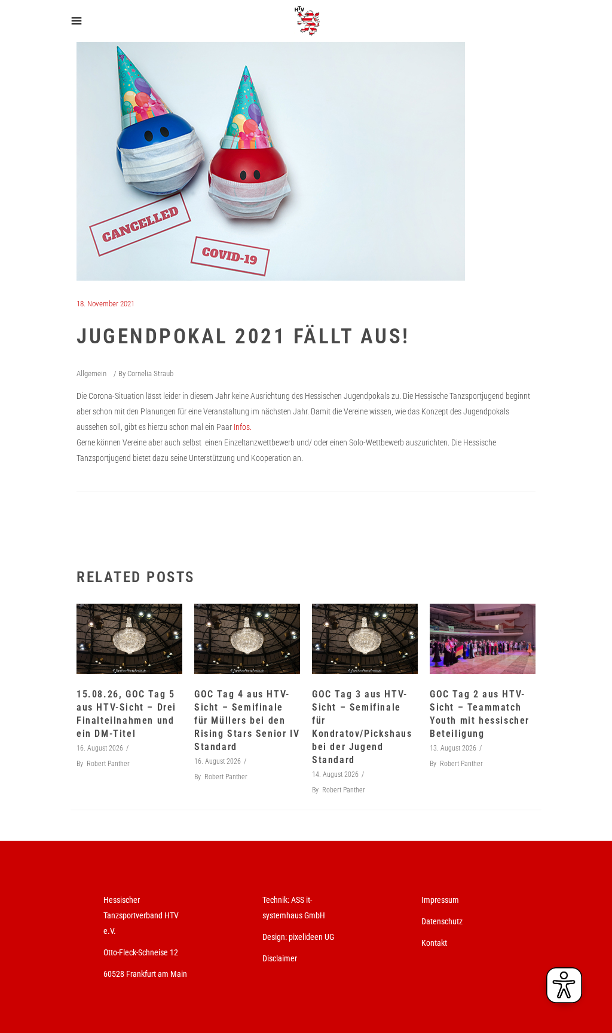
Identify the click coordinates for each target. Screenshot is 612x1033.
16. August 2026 (99, 748)
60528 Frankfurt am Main (145, 974)
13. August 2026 (453, 748)
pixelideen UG (311, 937)
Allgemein (91, 373)
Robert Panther (108, 764)
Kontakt (434, 943)
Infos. (243, 427)
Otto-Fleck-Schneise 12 (140, 952)
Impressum (440, 900)
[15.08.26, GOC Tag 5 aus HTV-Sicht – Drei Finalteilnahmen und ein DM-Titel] (129, 639)
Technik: (276, 900)
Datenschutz (442, 921)
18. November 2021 (105, 303)
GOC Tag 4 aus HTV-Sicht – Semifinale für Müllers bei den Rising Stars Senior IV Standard (246, 720)
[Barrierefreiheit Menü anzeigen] (564, 985)
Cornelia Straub (150, 373)
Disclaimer (279, 958)
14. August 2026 (335, 774)
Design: (274, 937)
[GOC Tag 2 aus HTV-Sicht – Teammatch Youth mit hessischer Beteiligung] (483, 639)
